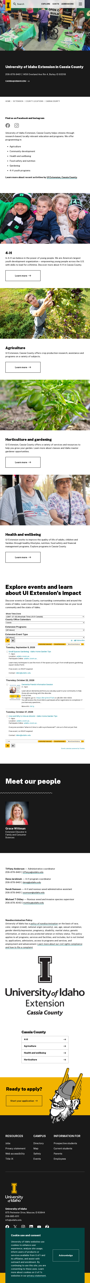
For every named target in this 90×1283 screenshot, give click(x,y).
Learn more (21, 275)
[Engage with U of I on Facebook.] (7, 1227)
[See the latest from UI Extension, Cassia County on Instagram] (16, 125)
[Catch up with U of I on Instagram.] (23, 1227)
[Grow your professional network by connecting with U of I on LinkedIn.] (31, 1227)
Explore (45, 4)
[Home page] (8, 5)
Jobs (7, 1143)
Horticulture (30, 1059)
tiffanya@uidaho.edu (33, 872)
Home (7, 101)
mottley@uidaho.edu (33, 902)
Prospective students (65, 1143)
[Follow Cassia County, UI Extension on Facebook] (7, 125)
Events (37, 1158)
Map (35, 1148)
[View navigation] (80, 4)
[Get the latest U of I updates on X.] (15, 1227)
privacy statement (36, 1275)
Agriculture (30, 1046)
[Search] (14, 4)
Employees (60, 1158)
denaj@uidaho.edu (32, 882)
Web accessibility (15, 1153)
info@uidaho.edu (13, 1220)
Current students (63, 1148)
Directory (38, 1143)
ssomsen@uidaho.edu (34, 892)
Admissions (67, 4)
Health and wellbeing (35, 1053)
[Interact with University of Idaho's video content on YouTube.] (39, 1227)
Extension (18, 101)
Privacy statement (15, 1148)
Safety (37, 1153)
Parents (58, 1153)
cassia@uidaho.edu (15, 81)
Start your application (22, 1101)
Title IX (9, 1158)
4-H (26, 1039)
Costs (55, 4)
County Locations (34, 101)
